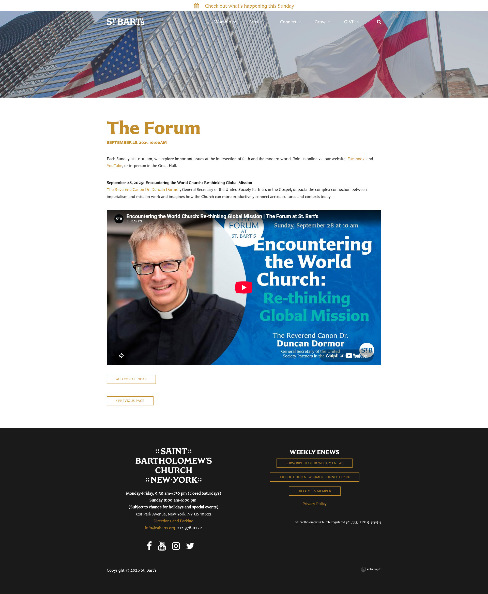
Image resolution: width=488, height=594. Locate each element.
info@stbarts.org (160, 527)
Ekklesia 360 (371, 569)
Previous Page (130, 401)
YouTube (114, 165)
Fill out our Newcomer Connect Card (314, 477)
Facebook (355, 158)
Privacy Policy (314, 503)
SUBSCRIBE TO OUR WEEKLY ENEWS (314, 463)
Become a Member (314, 491)
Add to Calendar (131, 379)
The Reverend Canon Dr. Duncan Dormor (143, 189)
